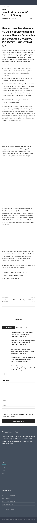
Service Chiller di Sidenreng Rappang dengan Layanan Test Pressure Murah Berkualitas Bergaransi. (23, 359)
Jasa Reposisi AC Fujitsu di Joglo (27, 301)
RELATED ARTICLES (8, 327)
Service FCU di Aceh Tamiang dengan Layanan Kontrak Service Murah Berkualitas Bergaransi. (23, 343)
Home (3, 6)
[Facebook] (3, 22)
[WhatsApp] (15, 22)
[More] (19, 22)
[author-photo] (18, 316)
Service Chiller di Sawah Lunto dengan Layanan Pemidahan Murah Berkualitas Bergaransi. (22, 351)
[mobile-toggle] (3, 2)
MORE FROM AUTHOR (22, 327)
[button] (34, 2)
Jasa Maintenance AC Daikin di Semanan (10, 301)
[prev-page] (3, 374)
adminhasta (6, 18)
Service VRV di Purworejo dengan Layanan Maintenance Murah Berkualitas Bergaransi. (22, 334)
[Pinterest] (11, 22)
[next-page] (5, 374)
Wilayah (8, 6)
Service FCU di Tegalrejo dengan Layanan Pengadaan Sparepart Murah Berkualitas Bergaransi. (23, 368)
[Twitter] (7, 22)
